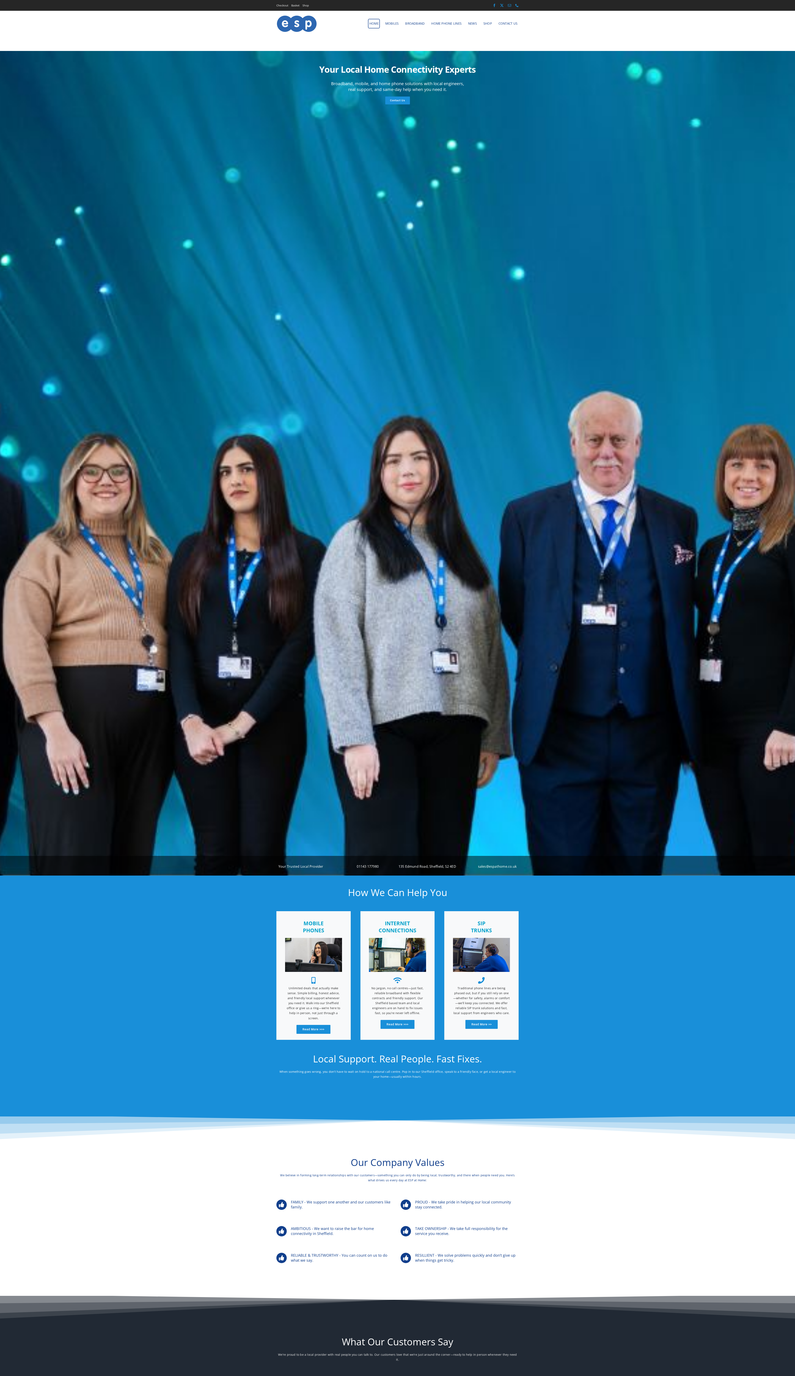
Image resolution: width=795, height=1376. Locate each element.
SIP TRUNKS (481, 927)
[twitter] (502, 5)
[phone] (517, 5)
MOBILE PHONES (313, 927)
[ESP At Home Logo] (296, 16)
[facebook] (494, 5)
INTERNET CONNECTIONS (397, 927)
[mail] (509, 5)
